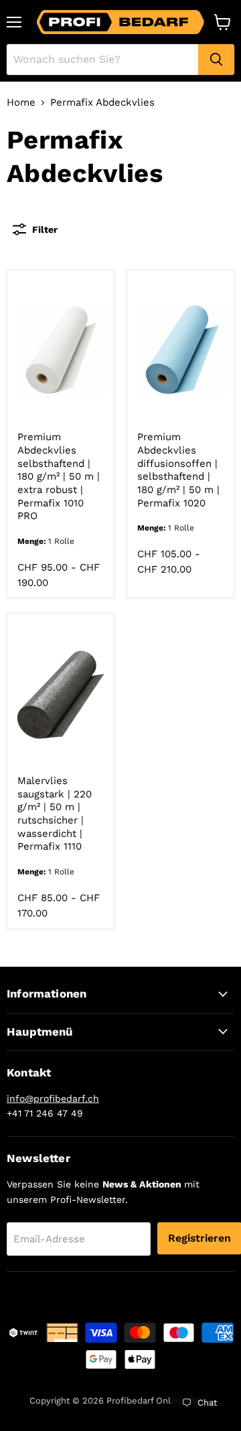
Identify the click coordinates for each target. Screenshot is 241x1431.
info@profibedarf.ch (53, 1098)
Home (21, 102)
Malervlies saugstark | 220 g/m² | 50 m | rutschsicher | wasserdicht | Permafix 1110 (54, 813)
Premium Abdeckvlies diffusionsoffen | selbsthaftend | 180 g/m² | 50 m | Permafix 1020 (178, 469)
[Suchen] (216, 59)
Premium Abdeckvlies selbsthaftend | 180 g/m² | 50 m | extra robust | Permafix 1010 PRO (58, 476)
